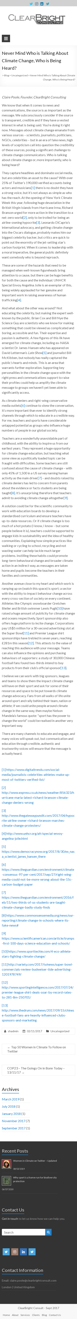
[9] (66, 498)
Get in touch (10, 1218)
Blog (44, 1315)
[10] (60, 608)
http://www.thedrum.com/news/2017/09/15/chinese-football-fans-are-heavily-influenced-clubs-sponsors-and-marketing (38, 1015)
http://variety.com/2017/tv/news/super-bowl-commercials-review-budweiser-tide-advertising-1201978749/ (37, 969)
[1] (33, 188)
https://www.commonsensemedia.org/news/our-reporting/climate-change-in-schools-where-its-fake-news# (38, 920)
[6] (23, 405)
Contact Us (55, 1315)
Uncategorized (60, 1031)
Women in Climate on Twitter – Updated (35, 1160)
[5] (44, 353)
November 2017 (13, 1121)
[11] (26, 633)
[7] (40, 478)
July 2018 (8, 1106)
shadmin (13, 1031)
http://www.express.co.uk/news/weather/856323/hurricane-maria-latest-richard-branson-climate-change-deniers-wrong (38, 797)
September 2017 (13, 1128)
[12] (31, 643)
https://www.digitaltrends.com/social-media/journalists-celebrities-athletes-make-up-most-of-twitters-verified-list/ (36, 774)
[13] (63, 668)
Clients (36, 1315)
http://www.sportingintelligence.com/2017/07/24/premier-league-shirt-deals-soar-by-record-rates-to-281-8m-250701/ (38, 992)
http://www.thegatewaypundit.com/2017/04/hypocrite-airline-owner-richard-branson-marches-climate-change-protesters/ (38, 820)
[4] (19, 300)
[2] (25, 217)
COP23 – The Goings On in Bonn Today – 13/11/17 (36, 1070)
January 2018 (11, 1114)
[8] (13, 493)
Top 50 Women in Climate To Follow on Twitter (36, 1049)
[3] (38, 222)
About (15, 1315)
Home (6, 1315)
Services (25, 1315)
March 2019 (10, 1099)
